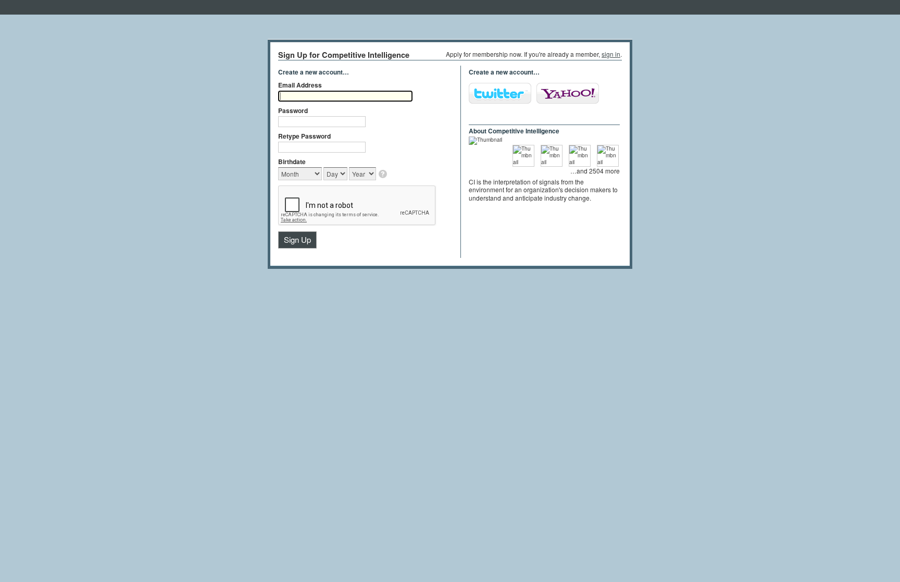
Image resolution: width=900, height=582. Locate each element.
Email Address (300, 85)
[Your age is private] (384, 175)
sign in (611, 53)
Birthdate (292, 161)
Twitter (500, 93)
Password (293, 110)
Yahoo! (567, 93)
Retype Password (304, 136)
